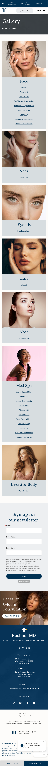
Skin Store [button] (27, 3)
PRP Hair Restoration (24, 433)
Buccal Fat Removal (23, 124)
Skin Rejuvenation (24, 437)
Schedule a (14, 607)
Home (4, 28)
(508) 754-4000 (8, 755)
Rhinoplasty (24, 338)
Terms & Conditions (15, 721)
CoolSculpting (24, 424)
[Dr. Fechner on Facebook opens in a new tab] (27, 703)
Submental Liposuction (24, 106)
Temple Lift (24, 97)
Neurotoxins (24, 405)
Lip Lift (24, 285)
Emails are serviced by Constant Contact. (24, 570)
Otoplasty (24, 115)
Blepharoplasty (24, 231)
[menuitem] (14, 703)
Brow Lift (24, 92)
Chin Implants (24, 110)
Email (8, 525)
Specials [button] (40, 3)
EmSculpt (24, 428)
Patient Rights (37, 723)
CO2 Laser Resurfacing (24, 101)
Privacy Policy (29, 721)
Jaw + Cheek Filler (24, 392)
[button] (44, 10)
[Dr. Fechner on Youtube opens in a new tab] (34, 703)
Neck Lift (24, 177)
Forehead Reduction (24, 119)
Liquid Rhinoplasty (24, 401)
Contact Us (12, 616)
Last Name (10, 548)
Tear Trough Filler (24, 419)
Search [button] (26, 10)
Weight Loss (24, 415)
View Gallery (24, 491)
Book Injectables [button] (11, 3)
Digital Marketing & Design (26, 732)
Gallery (12, 28)
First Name (11, 537)
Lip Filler (24, 396)
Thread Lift (24, 410)
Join (24, 576)
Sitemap (27, 723)
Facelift (24, 87)
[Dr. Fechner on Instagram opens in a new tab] (14, 703)
